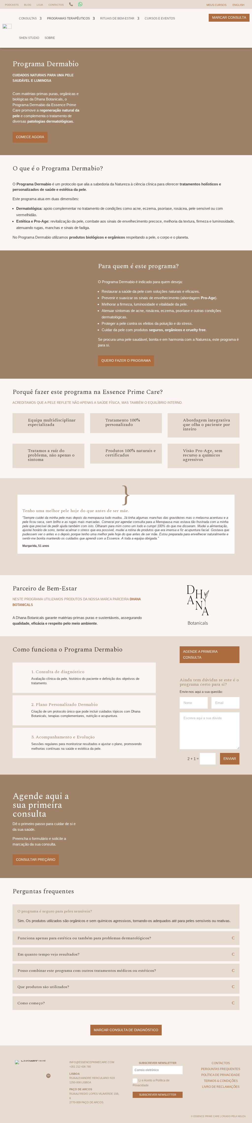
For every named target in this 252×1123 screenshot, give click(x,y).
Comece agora (30, 137)
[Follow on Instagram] (14, 1076)
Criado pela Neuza (233, 1116)
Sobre (50, 38)
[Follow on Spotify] (48, 1076)
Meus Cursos (216, 4)
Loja (40, 4)
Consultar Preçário (35, 860)
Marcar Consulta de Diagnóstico (126, 1030)
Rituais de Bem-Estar (117, 18)
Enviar (229, 759)
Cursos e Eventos (160, 18)
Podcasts (12, 4)
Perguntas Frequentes (220, 1069)
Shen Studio (29, 38)
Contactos (56, 4)
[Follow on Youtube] (36, 1076)
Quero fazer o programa (126, 360)
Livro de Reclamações (220, 1087)
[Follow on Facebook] (25, 1076)
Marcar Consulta (229, 17)
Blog (27, 4)
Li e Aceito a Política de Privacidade (151, 1083)
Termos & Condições (221, 1081)
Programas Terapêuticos (68, 18)
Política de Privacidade (220, 1075)
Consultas (28, 18)
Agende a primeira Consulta (200, 654)
